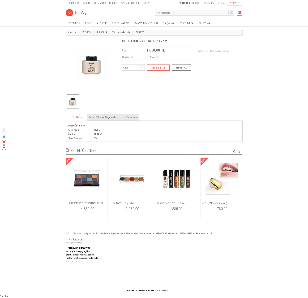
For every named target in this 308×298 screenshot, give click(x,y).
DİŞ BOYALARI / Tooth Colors (172, 203)
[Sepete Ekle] (158, 67)
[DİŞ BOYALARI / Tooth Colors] (176, 198)
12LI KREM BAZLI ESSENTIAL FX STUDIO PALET (87, 203)
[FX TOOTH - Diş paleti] (132, 198)
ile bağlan (189, 2)
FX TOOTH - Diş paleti (123, 203)
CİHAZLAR (204, 23)
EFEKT (88, 23)
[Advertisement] (166, 269)
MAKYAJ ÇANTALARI (146, 23)
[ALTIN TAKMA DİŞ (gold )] (221, 198)
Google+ (4, 296)
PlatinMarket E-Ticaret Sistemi (140, 290)
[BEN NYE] (77, 15)
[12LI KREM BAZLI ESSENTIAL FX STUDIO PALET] (87, 198)
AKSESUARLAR (120, 23)
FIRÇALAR (168, 23)
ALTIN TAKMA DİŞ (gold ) (214, 203)
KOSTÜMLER (186, 23)
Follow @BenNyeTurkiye (74, 243)
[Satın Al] (181, 67)
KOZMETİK (74, 23)
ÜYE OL (221, 2)
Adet (125, 67)
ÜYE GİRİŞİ (209, 2)
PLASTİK (102, 23)
